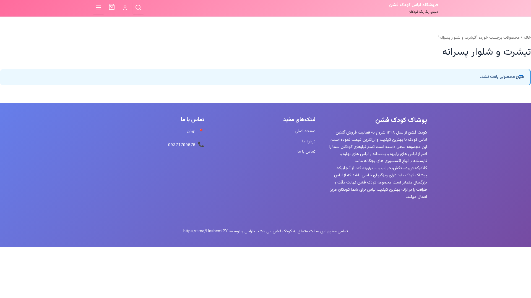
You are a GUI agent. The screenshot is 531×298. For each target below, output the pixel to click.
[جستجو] (138, 8)
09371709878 (182, 145)
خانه (527, 37)
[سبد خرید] (111, 8)
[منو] (98, 8)
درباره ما (309, 141)
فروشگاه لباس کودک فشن (413, 5)
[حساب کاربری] (125, 8)
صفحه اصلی (305, 131)
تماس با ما (307, 151)
